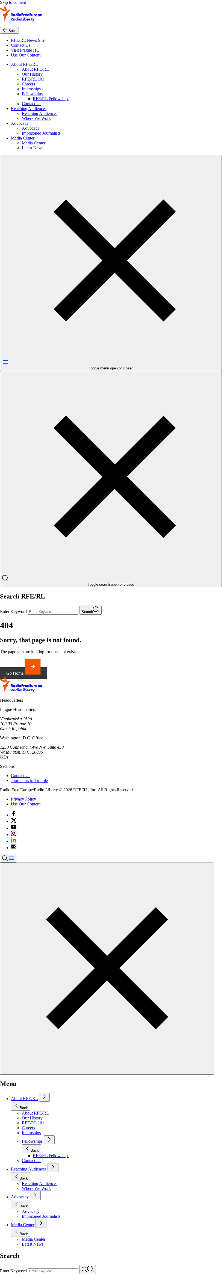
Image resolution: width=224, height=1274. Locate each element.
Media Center (22, 138)
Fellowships (32, 93)
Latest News (32, 148)
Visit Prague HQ (25, 50)
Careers (28, 84)
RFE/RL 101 (33, 79)
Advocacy (20, 123)
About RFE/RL (24, 64)
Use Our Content (25, 55)
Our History (32, 74)
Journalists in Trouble (29, 780)
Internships (31, 89)
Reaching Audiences (28, 108)
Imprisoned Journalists (41, 133)
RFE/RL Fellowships (51, 98)
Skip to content (13, 2)
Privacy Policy (23, 799)
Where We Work (36, 118)
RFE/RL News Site (28, 40)
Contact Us (20, 45)
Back (24, 1108)
